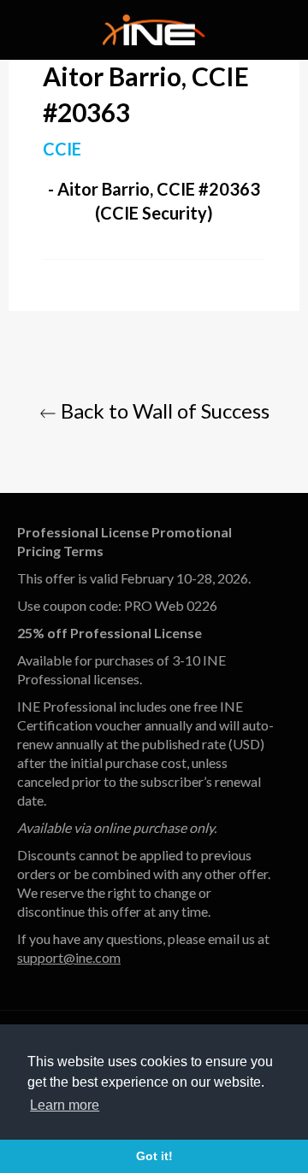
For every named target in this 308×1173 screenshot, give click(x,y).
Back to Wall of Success (163, 410)
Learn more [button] (64, 1105)
